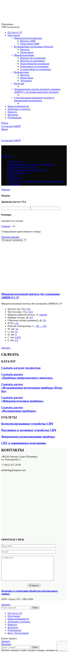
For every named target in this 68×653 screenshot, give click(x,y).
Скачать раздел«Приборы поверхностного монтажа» (27, 376)
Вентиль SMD (28, 41)
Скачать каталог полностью (21, 367)
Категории (7, 156)
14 (16, 329)
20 (44, 320)
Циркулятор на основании (34, 66)
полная (43, 314)
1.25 (16, 323)
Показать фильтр (10, 237)
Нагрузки (19, 83)
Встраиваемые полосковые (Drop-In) (33, 46)
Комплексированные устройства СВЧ (27, 423)
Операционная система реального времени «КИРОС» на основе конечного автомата (37, 90)
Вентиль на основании (32, 60)
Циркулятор (26, 52)
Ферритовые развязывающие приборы (28, 436)
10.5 (30, 311)
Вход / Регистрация (18, 633)
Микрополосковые (24, 55)
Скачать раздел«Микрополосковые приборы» (22, 399)
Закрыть (5, 189)
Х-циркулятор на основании (35, 69)
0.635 (18, 337)
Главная (5, 226)
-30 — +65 (40, 326)
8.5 (28, 309)
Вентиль (24, 49)
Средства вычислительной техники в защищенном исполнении (34, 99)
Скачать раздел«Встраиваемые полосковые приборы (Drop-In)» (32, 388)
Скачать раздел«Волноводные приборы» (18, 409)
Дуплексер (26, 80)
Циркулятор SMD (29, 43)
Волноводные (21, 72)
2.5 (16, 340)
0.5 (31, 317)
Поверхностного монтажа (28, 38)
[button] (5, 347)
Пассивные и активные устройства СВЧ (28, 430)
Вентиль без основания (32, 58)
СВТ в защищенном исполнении (23, 443)
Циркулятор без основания (34, 63)
